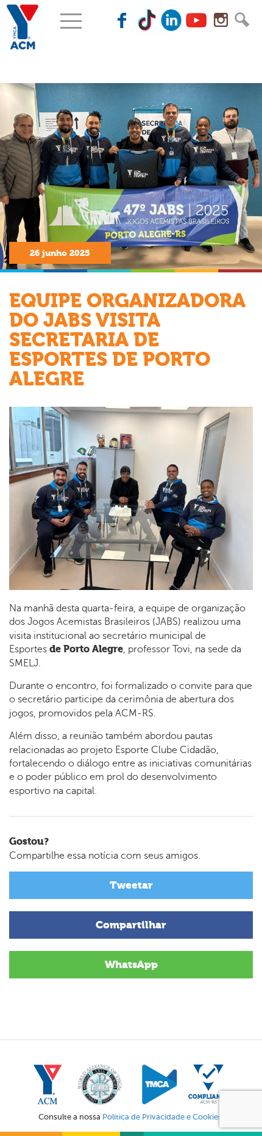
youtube (196, 20)
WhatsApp (131, 964)
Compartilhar (131, 925)
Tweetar (131, 885)
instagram (221, 20)
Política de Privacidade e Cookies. (163, 1116)
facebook (123, 20)
